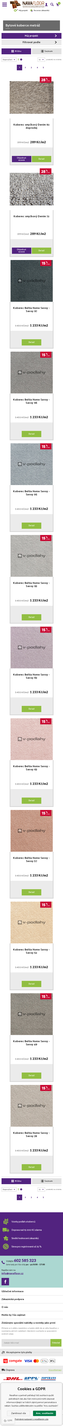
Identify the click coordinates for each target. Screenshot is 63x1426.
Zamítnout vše (18, 1413)
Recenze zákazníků (41, 10)
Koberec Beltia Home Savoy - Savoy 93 (31, 585)
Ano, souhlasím (44, 1413)
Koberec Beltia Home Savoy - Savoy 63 (31, 768)
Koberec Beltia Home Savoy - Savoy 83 (31, 676)
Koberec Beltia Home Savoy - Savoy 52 (31, 951)
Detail (41, 159)
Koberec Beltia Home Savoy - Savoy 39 (31, 1135)
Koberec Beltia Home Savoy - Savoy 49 (31, 1043)
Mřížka (18, 51)
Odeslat (56, 1343)
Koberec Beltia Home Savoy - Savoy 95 (31, 493)
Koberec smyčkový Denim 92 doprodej (31, 126)
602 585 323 (25, 1260)
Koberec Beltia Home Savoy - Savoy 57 (31, 860)
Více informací (54, 1370)
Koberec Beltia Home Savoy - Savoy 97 (31, 310)
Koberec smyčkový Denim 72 (31, 217)
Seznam (48, 51)
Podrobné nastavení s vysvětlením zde (31, 1419)
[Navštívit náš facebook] (5, 1281)
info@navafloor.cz (12, 1273)
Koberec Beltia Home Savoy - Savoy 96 (31, 401)
